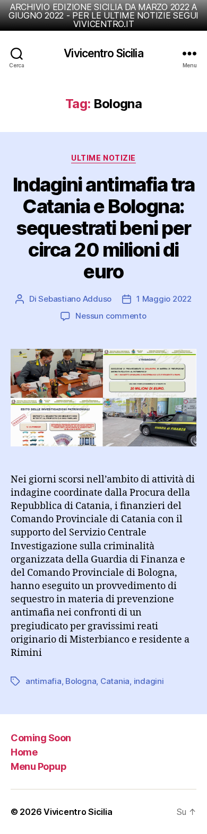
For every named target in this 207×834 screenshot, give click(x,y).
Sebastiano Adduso (74, 299)
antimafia (43, 681)
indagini (149, 681)
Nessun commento (110, 316)
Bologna (80, 681)
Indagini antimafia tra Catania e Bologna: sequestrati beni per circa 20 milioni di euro (103, 228)
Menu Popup (38, 766)
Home (24, 752)
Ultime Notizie (103, 157)
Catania (115, 681)
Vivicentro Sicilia (103, 53)
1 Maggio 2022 (164, 299)
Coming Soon (41, 737)
